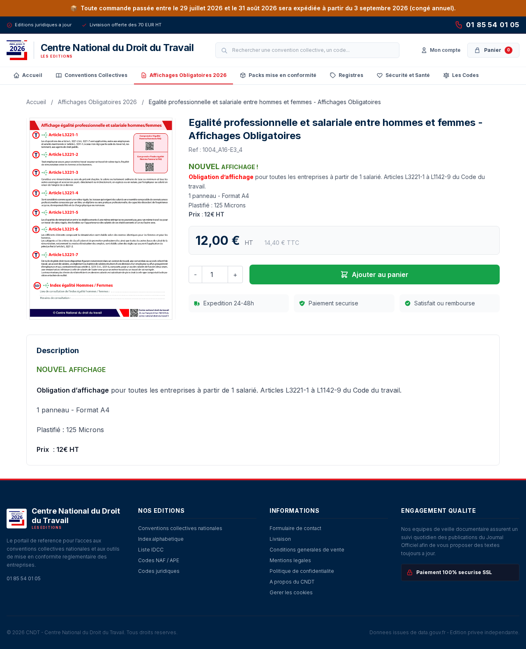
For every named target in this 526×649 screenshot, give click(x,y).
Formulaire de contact (295, 528)
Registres (351, 75)
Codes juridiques (159, 571)
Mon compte (445, 50)
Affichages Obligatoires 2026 (188, 75)
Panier (497, 50)
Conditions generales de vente (307, 550)
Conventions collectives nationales (180, 528)
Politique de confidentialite (302, 571)
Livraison (280, 539)
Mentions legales (290, 560)
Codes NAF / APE (158, 560)
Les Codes (465, 75)
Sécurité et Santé (407, 75)
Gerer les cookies (291, 592)
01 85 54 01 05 (492, 25)
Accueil (32, 75)
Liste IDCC (151, 550)
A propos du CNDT (292, 582)
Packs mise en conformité (282, 75)
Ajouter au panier (380, 274)
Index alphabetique (161, 539)
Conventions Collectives (96, 75)
